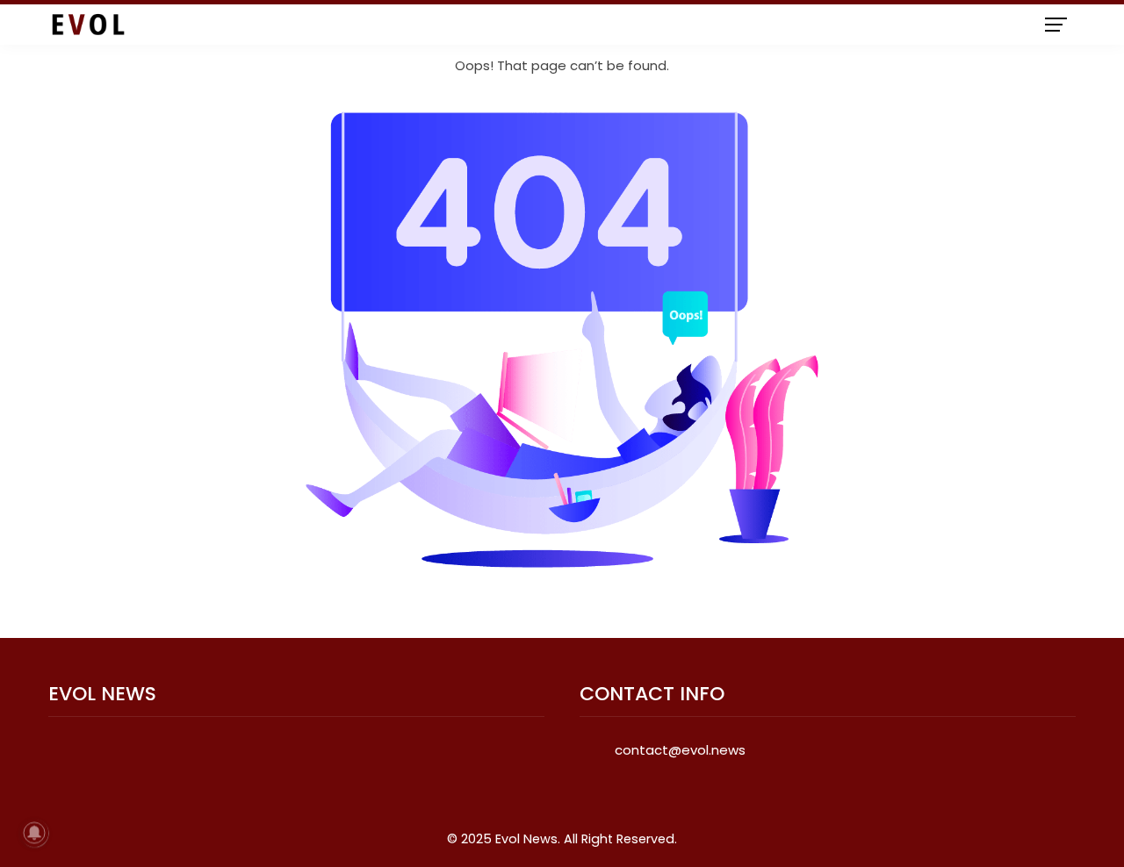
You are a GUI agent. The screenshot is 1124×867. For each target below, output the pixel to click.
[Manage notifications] (34, 833)
